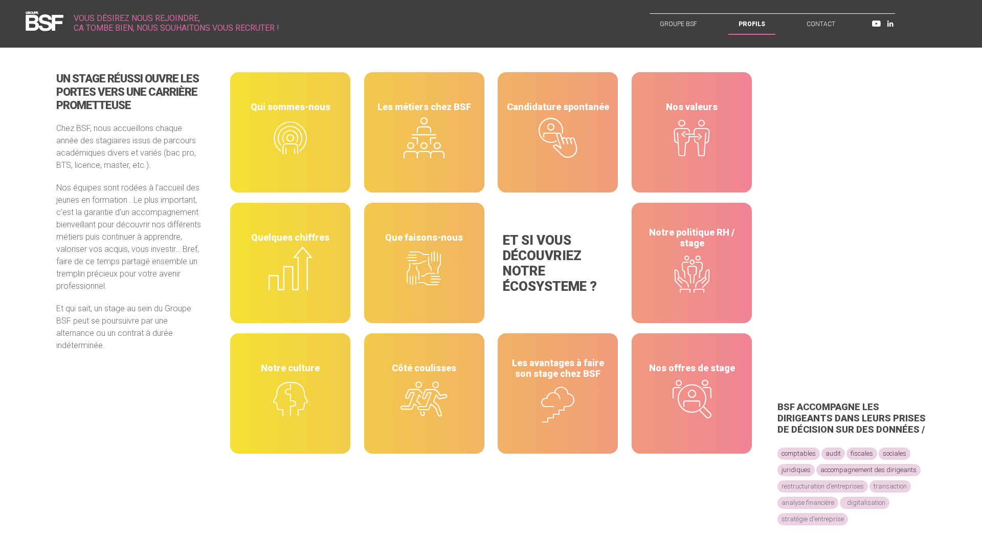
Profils (752, 24)
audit (833, 453)
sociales (894, 453)
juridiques (796, 470)
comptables (799, 453)
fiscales (862, 453)
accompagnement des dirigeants (868, 470)
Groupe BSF (678, 24)
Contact (821, 24)
